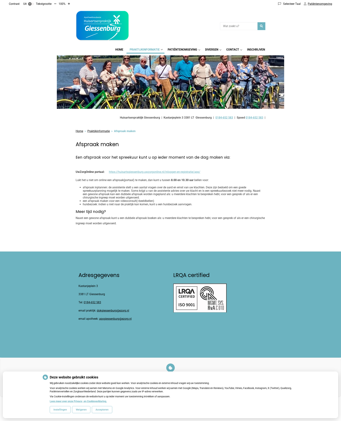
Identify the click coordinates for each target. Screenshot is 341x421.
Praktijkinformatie (145, 49)
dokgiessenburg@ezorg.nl (113, 310)
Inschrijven (256, 49)
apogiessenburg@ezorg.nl (115, 318)
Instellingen (60, 409)
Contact (232, 49)
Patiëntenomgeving (182, 49)
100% (62, 4)
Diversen (211, 49)
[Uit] (31, 4)
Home (119, 49)
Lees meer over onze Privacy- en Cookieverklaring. (78, 401)
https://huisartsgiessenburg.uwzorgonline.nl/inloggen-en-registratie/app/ (154, 172)
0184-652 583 (92, 302)
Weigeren (81, 409)
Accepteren (102, 409)
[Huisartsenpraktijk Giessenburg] (102, 26)
